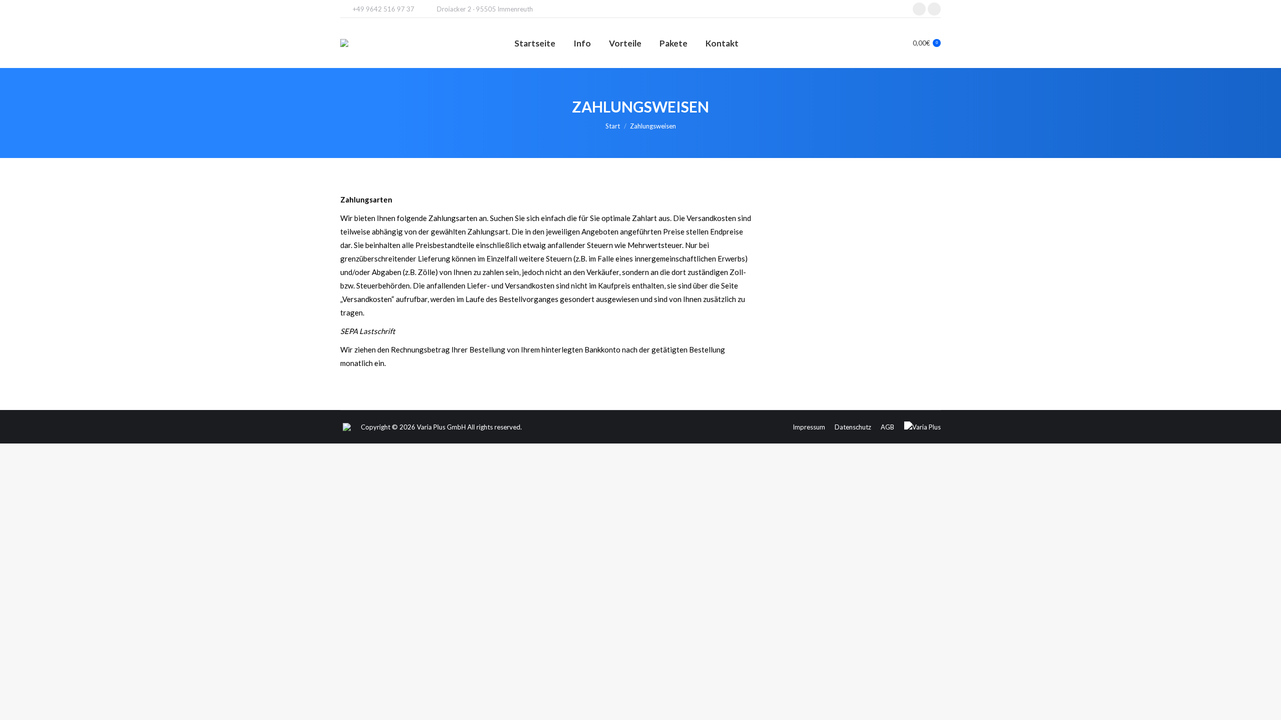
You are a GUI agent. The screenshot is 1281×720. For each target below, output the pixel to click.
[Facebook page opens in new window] (934, 9)
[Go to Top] (1266, 705)
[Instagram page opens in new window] (919, 9)
